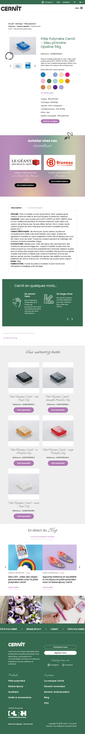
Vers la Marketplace (25, 185)
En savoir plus (47, 93)
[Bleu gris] (55, 74)
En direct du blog (10, 338)
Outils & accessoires (19, 697)
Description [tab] (16, 207)
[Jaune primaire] (61, 81)
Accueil (11, 24)
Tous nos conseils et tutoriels (42, 537)
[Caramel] (43, 87)
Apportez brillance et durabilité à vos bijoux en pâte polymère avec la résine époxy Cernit (59, 579)
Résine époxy (15, 686)
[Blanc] (49, 74)
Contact (66, 2)
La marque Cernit (54, 680)
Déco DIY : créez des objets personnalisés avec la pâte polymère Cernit (23, 579)
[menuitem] (58, 2)
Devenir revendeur (54, 686)
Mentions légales (15, 724)
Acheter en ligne (50, 121)
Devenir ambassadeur (57, 691)
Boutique (19, 24)
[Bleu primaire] (43, 74)
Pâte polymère (30, 24)
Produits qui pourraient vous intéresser (19, 333)
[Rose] (43, 81)
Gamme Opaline (23, 26)
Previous (10, 66)
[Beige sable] (49, 87)
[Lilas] (61, 87)
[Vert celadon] (49, 81)
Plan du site (28, 724)
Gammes (11, 26)
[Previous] (67, 319)
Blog (46, 697)
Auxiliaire (13, 691)
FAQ (58, 2)
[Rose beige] (61, 74)
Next (35, 66)
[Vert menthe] (55, 81)
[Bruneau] (59, 162)
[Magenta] (67, 74)
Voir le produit (23, 410)
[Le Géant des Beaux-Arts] (25, 162)
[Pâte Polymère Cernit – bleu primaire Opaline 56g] (23, 45)
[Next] (72, 319)
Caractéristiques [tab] (35, 207)
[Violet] (55, 87)
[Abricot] (67, 81)
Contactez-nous (60, 647)
